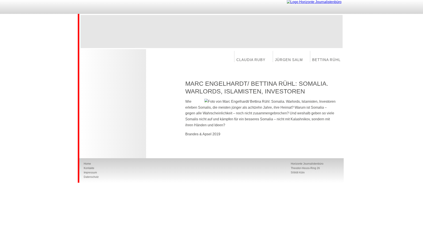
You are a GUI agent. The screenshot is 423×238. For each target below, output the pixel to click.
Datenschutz (91, 176)
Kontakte (89, 168)
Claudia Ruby (250, 60)
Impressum (90, 172)
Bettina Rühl (326, 60)
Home (87, 163)
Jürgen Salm (289, 60)
